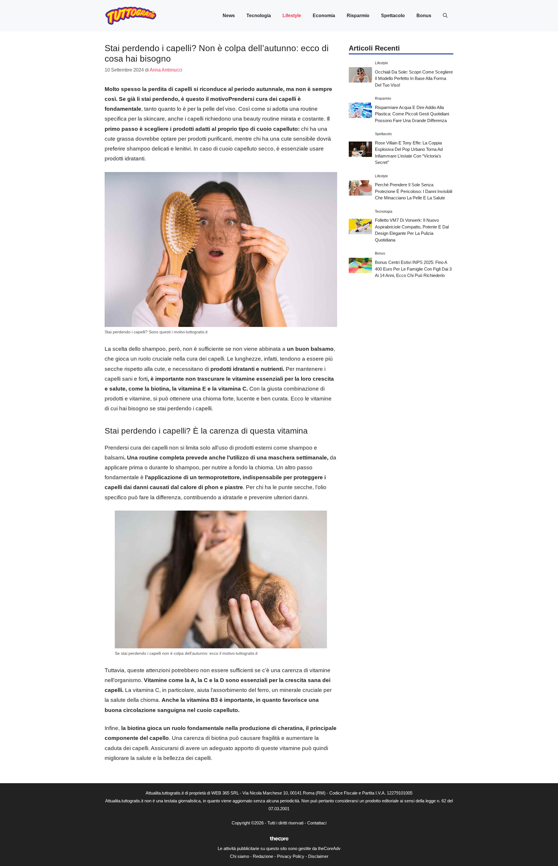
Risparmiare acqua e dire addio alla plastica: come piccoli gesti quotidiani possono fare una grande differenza (412, 114)
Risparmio (358, 15)
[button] (445, 15)
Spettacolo (393, 15)
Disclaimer (318, 856)
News (229, 15)
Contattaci (316, 822)
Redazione (263, 856)
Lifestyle (291, 15)
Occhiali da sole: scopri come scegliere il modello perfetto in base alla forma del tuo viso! (414, 78)
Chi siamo (239, 856)
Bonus (423, 15)
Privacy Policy (290, 856)
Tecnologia (258, 15)
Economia (324, 15)
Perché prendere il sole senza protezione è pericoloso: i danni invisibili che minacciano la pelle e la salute (413, 191)
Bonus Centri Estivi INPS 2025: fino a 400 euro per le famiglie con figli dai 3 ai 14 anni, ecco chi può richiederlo (413, 269)
